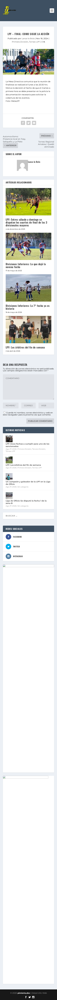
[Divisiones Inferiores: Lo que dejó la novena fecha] (28, 246)
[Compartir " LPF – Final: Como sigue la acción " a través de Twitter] (28, 123)
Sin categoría (23, 487)
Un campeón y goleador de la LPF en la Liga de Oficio (28, 482)
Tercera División (38, 449)
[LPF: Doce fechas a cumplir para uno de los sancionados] (9, 438)
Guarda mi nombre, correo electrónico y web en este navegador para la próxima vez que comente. (28, 413)
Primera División (20, 42)
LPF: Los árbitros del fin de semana (25, 347)
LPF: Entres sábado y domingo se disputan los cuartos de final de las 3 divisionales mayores (26, 222)
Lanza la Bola (28, 38)
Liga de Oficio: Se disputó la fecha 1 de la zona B (26, 502)
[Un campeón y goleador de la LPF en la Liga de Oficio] (9, 476)
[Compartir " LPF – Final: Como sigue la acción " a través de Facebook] (23, 123)
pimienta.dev (24, 993)
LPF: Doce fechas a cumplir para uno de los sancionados (27, 445)
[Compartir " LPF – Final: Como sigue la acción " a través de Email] (34, 123)
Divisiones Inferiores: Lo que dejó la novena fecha (26, 265)
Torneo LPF (34, 42)
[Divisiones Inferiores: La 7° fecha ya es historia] (28, 287)
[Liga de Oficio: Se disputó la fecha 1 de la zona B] (9, 495)
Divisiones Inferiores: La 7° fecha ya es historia (28, 307)
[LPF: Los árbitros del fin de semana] (28, 329)
